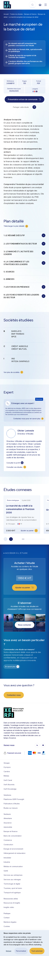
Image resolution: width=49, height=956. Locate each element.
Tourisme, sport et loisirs (13, 888)
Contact (6, 918)
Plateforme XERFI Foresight (13, 799)
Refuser (8, 951)
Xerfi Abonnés (9, 784)
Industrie (7, 862)
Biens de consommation (13, 836)
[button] (34, 107)
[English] (36, 91)
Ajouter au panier (27, 530)
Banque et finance (30, 14)
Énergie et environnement (13, 849)
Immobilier (7, 858)
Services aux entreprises (13, 875)
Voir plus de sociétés (11, 372)
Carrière (7, 771)
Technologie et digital (12, 884)
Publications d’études (12, 804)
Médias (6, 776)
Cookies (7, 926)
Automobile (8, 827)
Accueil (6, 14)
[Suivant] (11, 539)
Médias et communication (13, 866)
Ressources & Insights (12, 903)
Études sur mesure (11, 808)
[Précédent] (5, 539)
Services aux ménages (12, 879)
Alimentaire (8, 818)
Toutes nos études (16, 14)
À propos (7, 767)
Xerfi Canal (8, 780)
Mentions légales (10, 922)
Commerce (8, 840)
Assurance (8, 823)
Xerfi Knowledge (10, 789)
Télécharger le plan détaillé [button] (14, 226)
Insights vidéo (9, 907)
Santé (6, 871)
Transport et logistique (12, 892)
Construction (8, 845)
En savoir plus (10, 667)
